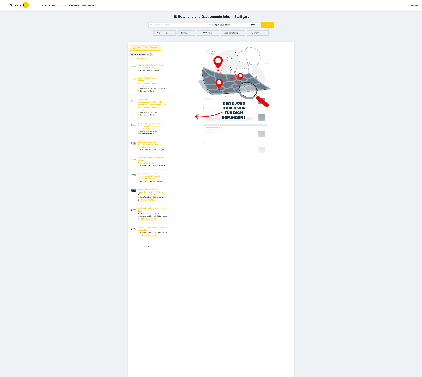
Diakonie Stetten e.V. (148, 195)
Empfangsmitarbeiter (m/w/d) (150, 142)
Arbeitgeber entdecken (77, 5)
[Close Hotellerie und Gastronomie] (151, 54)
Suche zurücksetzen (139, 59)
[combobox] (177, 25)
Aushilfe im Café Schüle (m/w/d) (151, 65)
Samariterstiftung (147, 68)
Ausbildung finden (48, 5)
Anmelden (414, 5)
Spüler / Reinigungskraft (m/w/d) (151, 123)
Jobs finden (62, 5)
